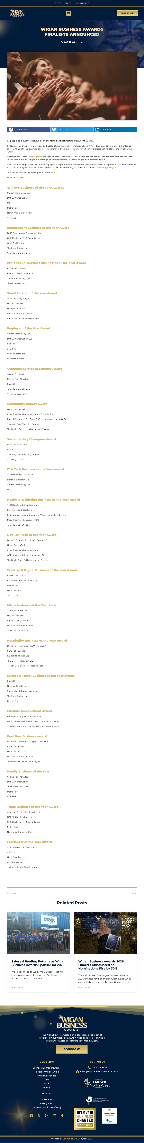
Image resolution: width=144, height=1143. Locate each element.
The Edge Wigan (107, 167)
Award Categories (46, 1075)
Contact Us (82, 3)
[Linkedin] (54, 1115)
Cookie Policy (47, 1099)
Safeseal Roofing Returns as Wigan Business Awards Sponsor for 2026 (38, 963)
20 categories (35, 156)
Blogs (58, 3)
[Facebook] (31, 1115)
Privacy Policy (47, 1103)
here (53, 172)
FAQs (68, 3)
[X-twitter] (38, 1115)
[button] (68, 13)
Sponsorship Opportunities (47, 1067)
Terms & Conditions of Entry (46, 1107)
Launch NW (69, 1139)
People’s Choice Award (47, 1071)
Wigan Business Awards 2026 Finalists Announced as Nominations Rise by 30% (101, 965)
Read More (17, 987)
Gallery (46, 1087)
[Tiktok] (62, 1115)
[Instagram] (46, 1115)
